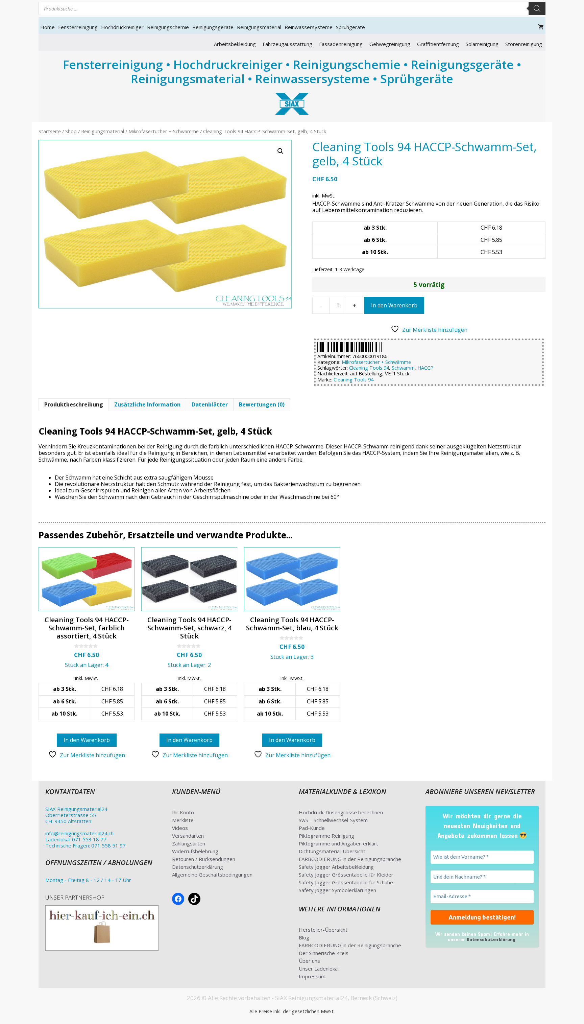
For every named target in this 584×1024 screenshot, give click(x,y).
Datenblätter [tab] (210, 404)
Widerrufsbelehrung (195, 851)
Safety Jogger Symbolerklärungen (337, 890)
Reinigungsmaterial (259, 27)
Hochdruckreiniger (122, 27)
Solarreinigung (482, 44)
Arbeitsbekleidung (235, 44)
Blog (304, 937)
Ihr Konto (183, 812)
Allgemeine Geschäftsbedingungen (212, 874)
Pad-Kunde (312, 827)
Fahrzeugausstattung (287, 44)
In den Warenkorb (394, 305)
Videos (180, 827)
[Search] (537, 8)
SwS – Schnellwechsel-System (333, 820)
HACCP (425, 368)
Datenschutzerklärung (197, 866)
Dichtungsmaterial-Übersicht (332, 851)
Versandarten (188, 835)
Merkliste (183, 820)
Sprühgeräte (350, 27)
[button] (280, 151)
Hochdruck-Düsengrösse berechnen (341, 812)
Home (47, 27)
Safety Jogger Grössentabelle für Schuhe (346, 882)
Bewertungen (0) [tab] (262, 404)
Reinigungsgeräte (213, 27)
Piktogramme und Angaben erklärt (338, 843)
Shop (71, 131)
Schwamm (403, 368)
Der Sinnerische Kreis (323, 953)
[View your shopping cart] (540, 27)
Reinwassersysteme (309, 27)
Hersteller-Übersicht (323, 929)
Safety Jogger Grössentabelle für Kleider (346, 874)
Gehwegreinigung (389, 44)
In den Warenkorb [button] (87, 740)
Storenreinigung (523, 44)
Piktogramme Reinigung (326, 835)
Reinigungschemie (168, 27)
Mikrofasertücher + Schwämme (163, 131)
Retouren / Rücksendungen (203, 859)
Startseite (50, 131)
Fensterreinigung (78, 27)
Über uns (309, 960)
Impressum (312, 976)
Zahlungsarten (188, 843)
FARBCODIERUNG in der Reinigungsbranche (350, 859)
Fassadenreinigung (341, 44)
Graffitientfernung (438, 44)
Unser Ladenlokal (319, 968)
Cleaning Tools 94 (369, 368)
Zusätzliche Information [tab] (147, 404)
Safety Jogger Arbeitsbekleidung (336, 866)
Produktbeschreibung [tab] (73, 404)
